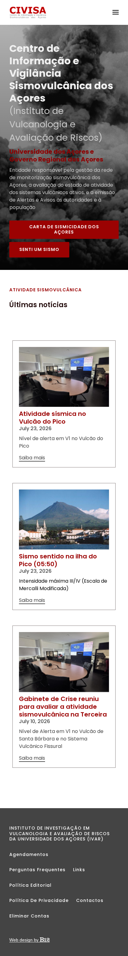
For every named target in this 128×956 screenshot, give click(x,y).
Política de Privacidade (39, 900)
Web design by (24, 939)
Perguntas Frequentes (37, 870)
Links (79, 870)
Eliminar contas (29, 916)
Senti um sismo (39, 249)
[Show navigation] (114, 12)
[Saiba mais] (64, 377)
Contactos (89, 900)
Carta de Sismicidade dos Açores (64, 229)
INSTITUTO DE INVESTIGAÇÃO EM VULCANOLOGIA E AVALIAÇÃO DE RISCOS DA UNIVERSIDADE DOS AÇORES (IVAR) (59, 833)
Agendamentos (28, 854)
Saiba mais (32, 458)
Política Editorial (30, 885)
